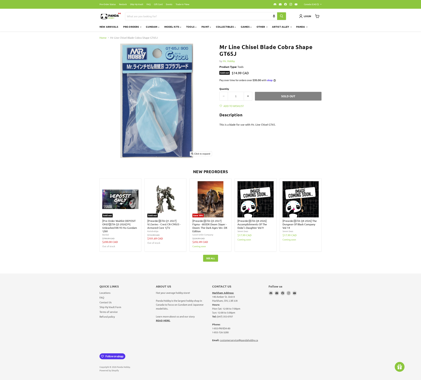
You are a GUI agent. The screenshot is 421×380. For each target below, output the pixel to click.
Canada (311, 4)
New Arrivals (108, 26)
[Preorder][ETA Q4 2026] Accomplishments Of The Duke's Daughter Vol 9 (252, 224)
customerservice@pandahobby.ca (239, 340)
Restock (123, 4)
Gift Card (158, 4)
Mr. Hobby (229, 61)
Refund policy (107, 316)
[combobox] (197, 16)
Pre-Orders (131, 26)
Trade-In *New (182, 4)
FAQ (149, 4)
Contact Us (105, 302)
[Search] (281, 16)
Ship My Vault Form (110, 307)
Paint (205, 26)
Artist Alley (281, 26)
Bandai (105, 234)
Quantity (224, 88)
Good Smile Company (202, 234)
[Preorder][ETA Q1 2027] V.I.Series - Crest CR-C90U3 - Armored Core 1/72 (164, 224)
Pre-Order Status (107, 4)
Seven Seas (242, 231)
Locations (105, 292)
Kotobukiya (152, 231)
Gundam (152, 26)
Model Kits (172, 26)
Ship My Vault (136, 4)
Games (245, 26)
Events (169, 4)
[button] (274, 16)
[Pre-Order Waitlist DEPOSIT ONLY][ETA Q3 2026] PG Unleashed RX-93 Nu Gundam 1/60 (119, 226)
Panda (301, 26)
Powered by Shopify (109, 370)
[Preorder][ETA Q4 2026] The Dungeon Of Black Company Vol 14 (300, 224)
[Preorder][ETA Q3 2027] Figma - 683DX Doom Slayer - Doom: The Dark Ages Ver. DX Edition (209, 226)
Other (261, 26)
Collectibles (225, 26)
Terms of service (108, 311)
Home (103, 37)
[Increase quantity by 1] (248, 96)
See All (210, 258)
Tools (190, 26)
